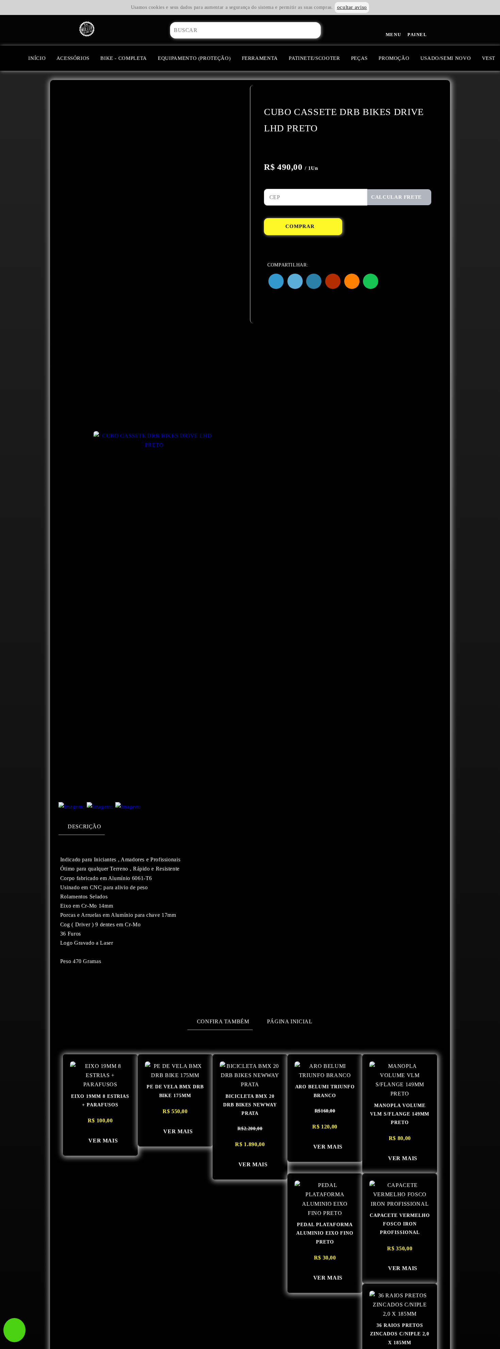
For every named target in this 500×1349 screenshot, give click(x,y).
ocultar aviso (352, 7)
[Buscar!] (325, 30)
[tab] (81, 826)
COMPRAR (301, 226)
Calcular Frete (397, 197)
